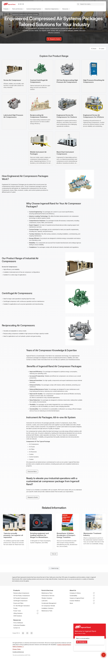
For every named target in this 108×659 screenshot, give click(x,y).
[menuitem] (7, 9)
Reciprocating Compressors (21, 593)
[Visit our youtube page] (27, 633)
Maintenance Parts (47, 611)
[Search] (78, 4)
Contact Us (16, 628)
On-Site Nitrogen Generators (21, 605)
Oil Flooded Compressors (20, 598)
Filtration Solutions (47, 598)
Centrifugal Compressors (20, 600)
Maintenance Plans (47, 593)
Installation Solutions (47, 608)
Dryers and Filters (18, 603)
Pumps (15, 608)
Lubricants (44, 600)
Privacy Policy (17, 649)
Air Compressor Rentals (48, 605)
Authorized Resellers (19, 625)
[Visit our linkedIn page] (23, 633)
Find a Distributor (18, 622)
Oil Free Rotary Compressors (21, 595)
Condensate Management (49, 603)
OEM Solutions (17, 616)
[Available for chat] (103, 655)
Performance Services (48, 595)
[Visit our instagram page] (31, 633)
